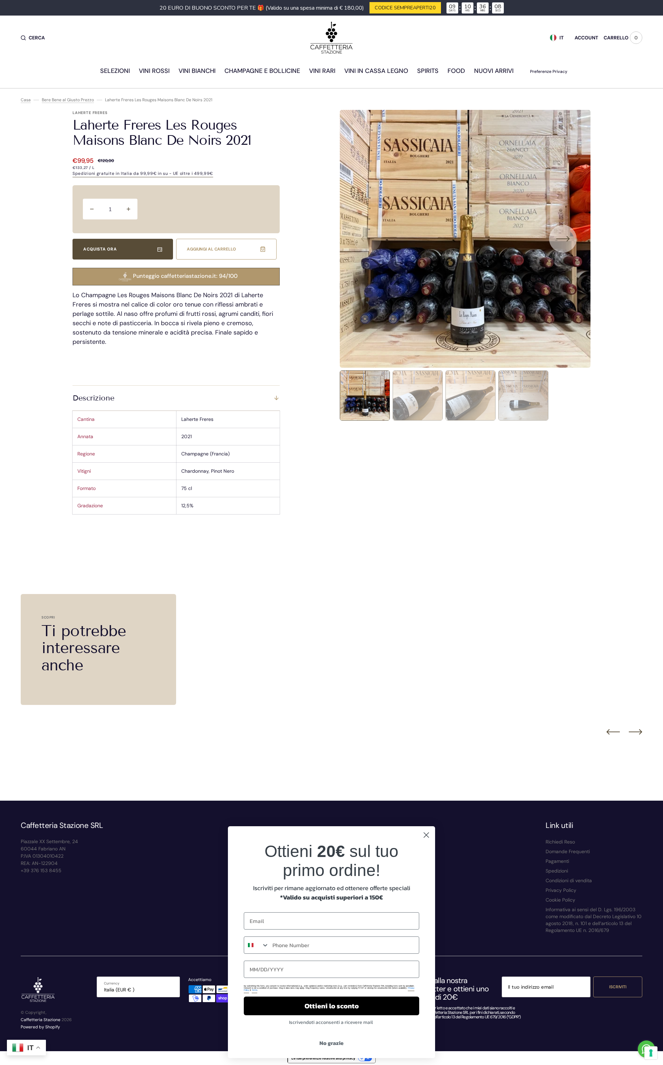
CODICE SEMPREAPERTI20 (405, 7)
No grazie (331, 1043)
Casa (26, 100)
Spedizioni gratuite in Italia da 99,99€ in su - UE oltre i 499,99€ (143, 173)
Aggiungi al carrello (211, 249)
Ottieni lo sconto (332, 1006)
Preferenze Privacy (548, 71)
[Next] (635, 732)
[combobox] (256, 945)
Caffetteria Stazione (40, 1019)
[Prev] (613, 732)
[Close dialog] (426, 835)
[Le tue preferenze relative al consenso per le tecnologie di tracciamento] (650, 1052)
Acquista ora (100, 249)
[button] (33, 37)
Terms (254, 990)
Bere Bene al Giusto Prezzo (68, 100)
